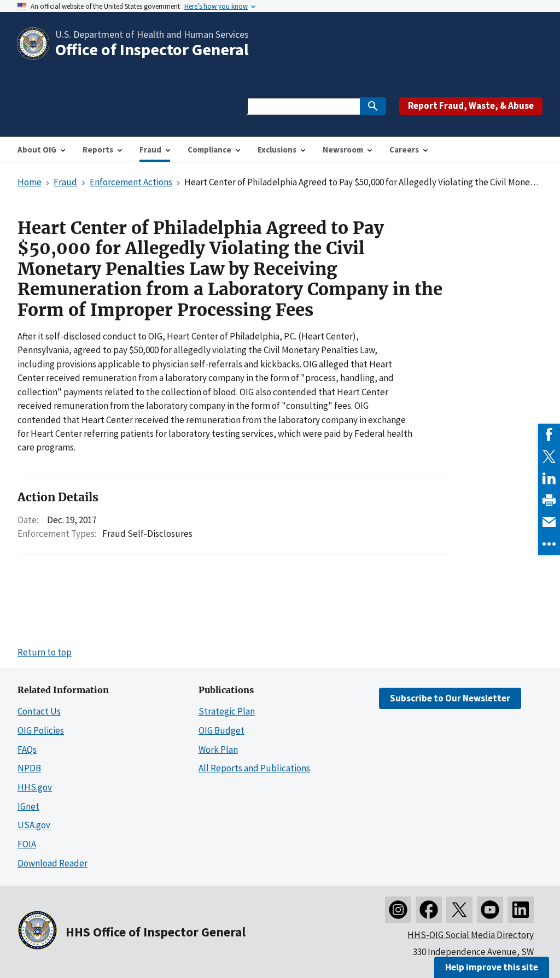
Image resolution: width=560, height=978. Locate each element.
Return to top (45, 652)
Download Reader (53, 863)
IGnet (28, 806)
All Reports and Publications (254, 768)
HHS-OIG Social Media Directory (470, 935)
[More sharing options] (549, 544)
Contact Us (39, 711)
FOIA (27, 844)
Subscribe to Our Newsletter (450, 698)
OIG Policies (41, 730)
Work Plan (218, 749)
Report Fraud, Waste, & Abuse (471, 105)
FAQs (27, 749)
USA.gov (34, 825)
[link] (549, 435)
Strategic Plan (227, 711)
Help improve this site (491, 967)
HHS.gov (35, 787)
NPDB (29, 768)
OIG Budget (221, 730)
